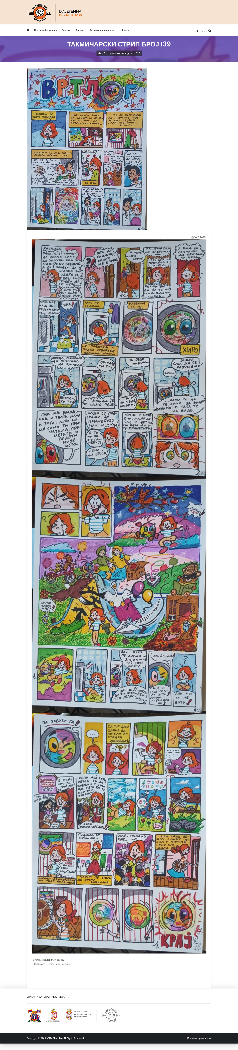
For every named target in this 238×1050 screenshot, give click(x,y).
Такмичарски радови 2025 (123, 53)
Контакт (126, 30)
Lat (196, 31)
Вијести (66, 30)
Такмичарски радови (102, 30)
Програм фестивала (45, 30)
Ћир (203, 31)
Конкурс (80, 30)
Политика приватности (199, 1038)
